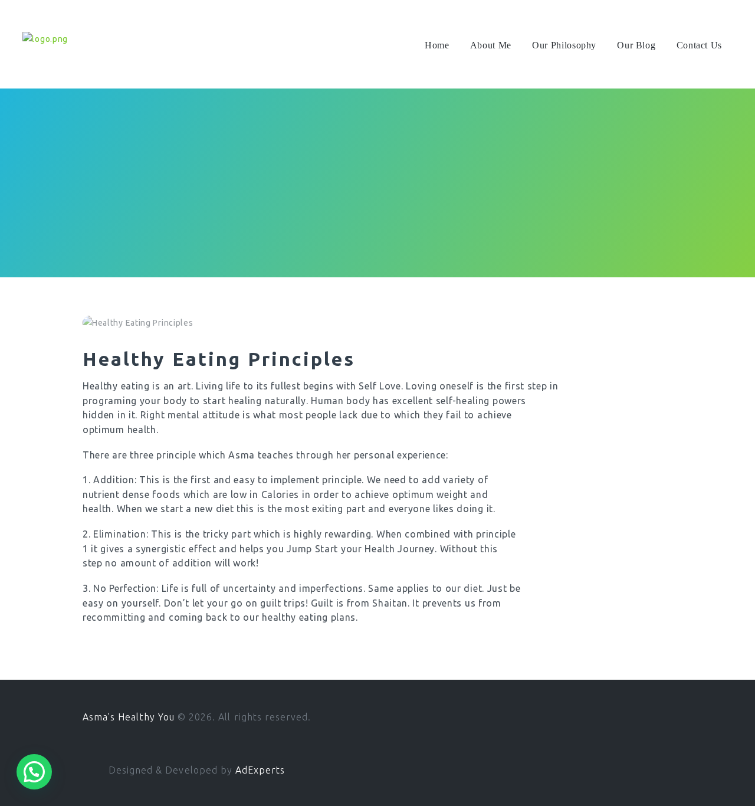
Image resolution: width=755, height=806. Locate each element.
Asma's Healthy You (130, 717)
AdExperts (260, 770)
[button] (34, 771)
